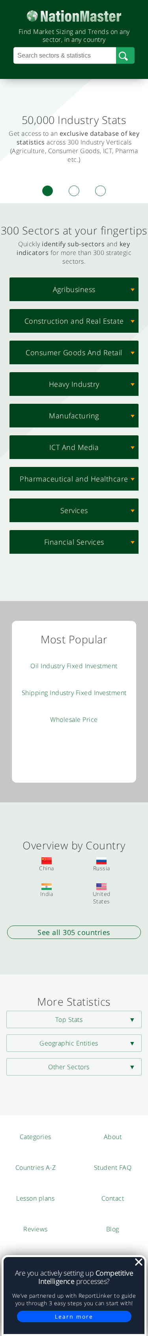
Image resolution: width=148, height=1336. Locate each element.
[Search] (125, 55)
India (46, 894)
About (113, 1136)
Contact (112, 1198)
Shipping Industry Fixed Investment (74, 692)
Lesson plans (35, 1198)
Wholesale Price (74, 719)
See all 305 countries (74, 932)
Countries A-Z (35, 1167)
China (46, 868)
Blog (112, 1229)
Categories (35, 1136)
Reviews (35, 1229)
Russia (101, 868)
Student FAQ (113, 1167)
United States (102, 897)
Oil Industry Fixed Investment (74, 665)
